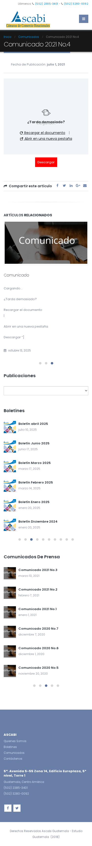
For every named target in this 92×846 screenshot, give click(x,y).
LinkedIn (71, 186)
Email (84, 186)
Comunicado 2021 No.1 (37, 609)
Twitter (64, 186)
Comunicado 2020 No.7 (38, 628)
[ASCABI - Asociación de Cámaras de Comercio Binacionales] (28, 19)
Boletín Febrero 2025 (35, 482)
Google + (78, 186)
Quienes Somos (15, 741)
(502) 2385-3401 (46, 4)
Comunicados (14, 753)
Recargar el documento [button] (44, 132)
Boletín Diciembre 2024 (38, 521)
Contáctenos (13, 759)
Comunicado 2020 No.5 (38, 667)
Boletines (10, 747)
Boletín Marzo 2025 (34, 463)
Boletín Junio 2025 (34, 443)
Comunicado (16, 275)
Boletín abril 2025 (33, 423)
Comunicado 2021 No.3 (37, 570)
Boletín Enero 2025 (34, 502)
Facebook (57, 186)
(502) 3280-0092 (76, 4)
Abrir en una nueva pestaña (48, 138)
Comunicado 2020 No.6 (38, 648)
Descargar (46, 162)
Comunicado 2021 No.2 (37, 589)
